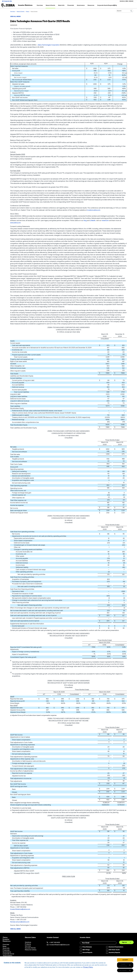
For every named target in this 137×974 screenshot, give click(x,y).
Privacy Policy (88, 967)
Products (28, 944)
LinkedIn (92, 220)
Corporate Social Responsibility (107, 5)
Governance (81, 5)
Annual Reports (87, 952)
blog (85, 220)
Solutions (28, 942)
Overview (40, 5)
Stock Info (61, 5)
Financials (70, 5)
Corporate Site (8, 1)
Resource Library (30, 950)
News (27, 11)
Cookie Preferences (123, 965)
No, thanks (123, 970)
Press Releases (87, 947)
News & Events (50, 5)
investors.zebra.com (93, 210)
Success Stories (30, 948)
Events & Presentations (116, 947)
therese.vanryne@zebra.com (19, 922)
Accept (125, 960)
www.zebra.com (15, 223)
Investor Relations (25, 5)
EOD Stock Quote (114, 949)
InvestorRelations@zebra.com (20, 909)
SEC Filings (86, 949)
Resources (91, 5)
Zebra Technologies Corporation (48, 45)
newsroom (105, 220)
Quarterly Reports (114, 952)
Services (28, 946)
